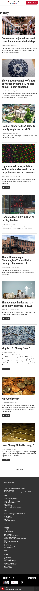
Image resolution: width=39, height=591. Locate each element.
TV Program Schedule (10, 502)
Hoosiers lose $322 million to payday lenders (18, 218)
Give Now (32, 3)
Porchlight (6, 544)
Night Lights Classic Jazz (11, 541)
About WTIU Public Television (12, 501)
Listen (5, 524)
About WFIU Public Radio (11, 498)
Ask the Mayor (8, 517)
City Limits (7, 519)
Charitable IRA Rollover (10, 563)
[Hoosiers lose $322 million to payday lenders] (18, 204)
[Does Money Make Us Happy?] (18, 432)
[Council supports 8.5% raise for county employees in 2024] (18, 113)
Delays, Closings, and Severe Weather (14, 513)
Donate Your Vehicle (9, 562)
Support (6, 554)
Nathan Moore (5, 176)
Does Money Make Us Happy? (18, 445)
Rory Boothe (5, 352)
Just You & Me (8, 534)
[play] (3, 589)
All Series (6, 527)
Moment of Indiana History (11, 536)
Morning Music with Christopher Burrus (15, 538)
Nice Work (6, 540)
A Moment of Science (10, 537)
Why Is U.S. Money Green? (16, 348)
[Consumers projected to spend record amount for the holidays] (18, 25)
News (5, 510)
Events (6, 550)
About (5, 495)
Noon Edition (7, 516)
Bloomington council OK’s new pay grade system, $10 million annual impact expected (18, 83)
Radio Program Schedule (11, 500)
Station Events (8, 505)
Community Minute (9, 520)
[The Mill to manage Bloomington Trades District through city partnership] (18, 244)
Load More (19, 469)
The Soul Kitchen (8, 547)
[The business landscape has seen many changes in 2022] (18, 290)
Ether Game (7, 530)
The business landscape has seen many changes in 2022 (17, 304)
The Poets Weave (9, 543)
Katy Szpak (4, 224)
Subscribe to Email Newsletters (12, 507)
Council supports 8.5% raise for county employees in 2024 (19, 127)
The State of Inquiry (9, 546)
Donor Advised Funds (10, 565)
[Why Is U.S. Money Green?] (18, 335)
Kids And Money (11, 398)
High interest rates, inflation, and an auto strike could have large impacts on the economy (18, 169)
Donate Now (7, 557)
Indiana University (20, 488)
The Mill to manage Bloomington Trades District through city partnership (17, 260)
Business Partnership (10, 560)
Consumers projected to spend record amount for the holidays (18, 40)
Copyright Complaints (9, 490)
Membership (7, 559)
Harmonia (6, 533)
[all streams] (36, 588)
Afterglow (6, 528)
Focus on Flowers (8, 531)
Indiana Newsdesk (9, 515)
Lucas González (6, 91)
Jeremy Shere (5, 402)
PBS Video (7, 504)
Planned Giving (8, 567)
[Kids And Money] (18, 386)
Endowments (7, 566)
